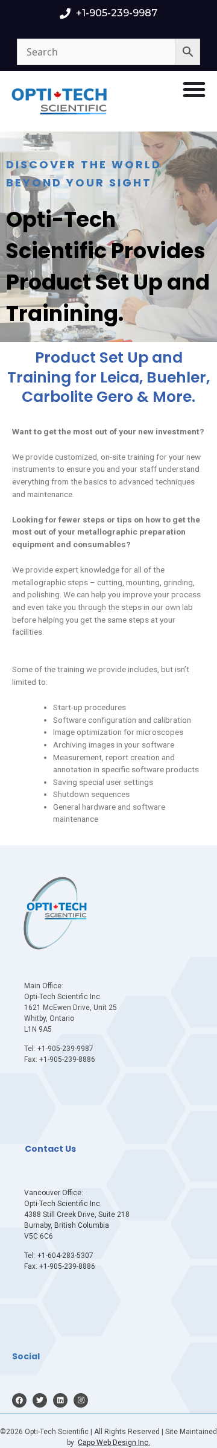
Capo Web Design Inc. (114, 1442)
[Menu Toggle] (194, 89)
